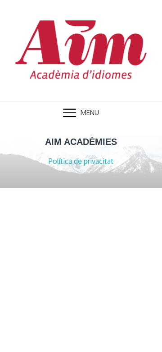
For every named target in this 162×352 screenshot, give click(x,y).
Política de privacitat (81, 161)
